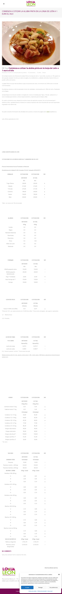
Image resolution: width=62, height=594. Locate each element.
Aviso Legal (49, 591)
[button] (59, 574)
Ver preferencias (54, 587)
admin (25, 72)
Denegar (40, 587)
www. (47, 112)
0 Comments (31, 72)
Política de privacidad (42, 591)
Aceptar (27, 587)
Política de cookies (33, 591)
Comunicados (17, 72)
